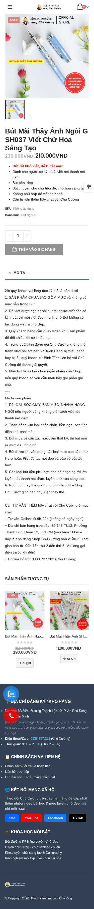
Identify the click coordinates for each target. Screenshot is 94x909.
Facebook (55, 818)
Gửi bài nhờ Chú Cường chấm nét (30, 777)
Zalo (12, 818)
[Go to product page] (69, 610)
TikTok (77, 818)
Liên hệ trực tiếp (17, 772)
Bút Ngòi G (28, 215)
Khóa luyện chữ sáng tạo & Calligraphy (33, 853)
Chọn (26, 663)
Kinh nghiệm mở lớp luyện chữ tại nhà (33, 858)
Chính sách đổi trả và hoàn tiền (27, 766)
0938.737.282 (40, 738)
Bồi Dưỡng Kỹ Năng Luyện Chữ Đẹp (31, 841)
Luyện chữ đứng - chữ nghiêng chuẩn (32, 847)
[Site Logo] (47, 7)
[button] (12, 7)
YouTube (31, 818)
